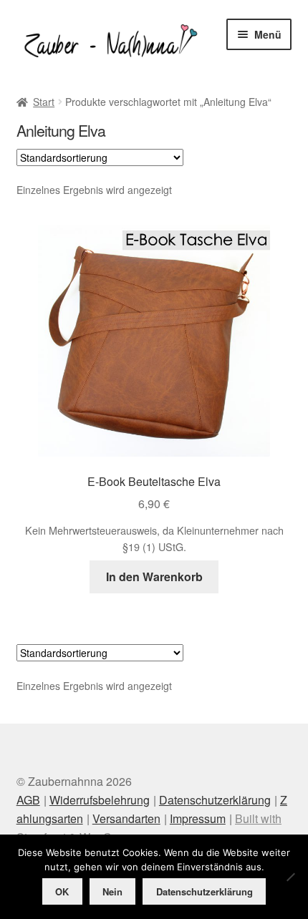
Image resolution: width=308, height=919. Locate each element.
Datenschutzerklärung (215, 800)
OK (62, 891)
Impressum (198, 818)
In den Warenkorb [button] (154, 576)
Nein (112, 891)
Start (43, 101)
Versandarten (126, 818)
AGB (28, 800)
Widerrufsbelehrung (99, 800)
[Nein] (290, 877)
